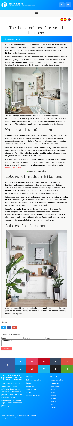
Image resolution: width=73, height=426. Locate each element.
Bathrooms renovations (33, 380)
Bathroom (54, 395)
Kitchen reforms (31, 389)
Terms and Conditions (8, 416)
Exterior (53, 389)
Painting (28, 392)
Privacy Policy (31, 416)
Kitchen (53, 392)
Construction (55, 383)
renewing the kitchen (13, 168)
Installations (30, 386)
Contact (53, 407)
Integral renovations (57, 380)
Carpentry (29, 383)
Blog (18, 39)
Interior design (55, 386)
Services (53, 398)
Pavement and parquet (33, 395)
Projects (53, 401)
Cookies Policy (21, 416)
